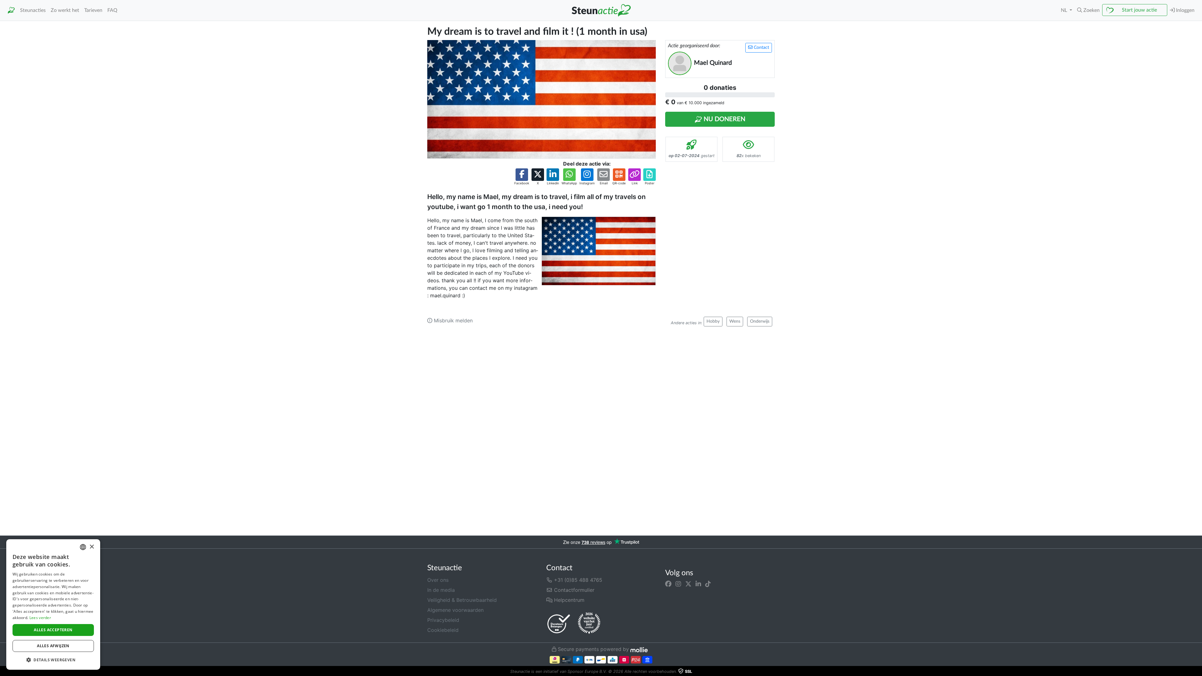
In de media (441, 590)
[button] (1088, 10)
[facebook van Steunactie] (668, 584)
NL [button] (1064, 10)
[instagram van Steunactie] (678, 584)
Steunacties (33, 10)
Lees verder (40, 617)
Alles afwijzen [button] (53, 645)
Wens (734, 321)
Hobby (713, 321)
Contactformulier (573, 590)
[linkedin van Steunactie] (698, 584)
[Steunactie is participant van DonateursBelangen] (558, 623)
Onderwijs (759, 321)
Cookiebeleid (443, 630)
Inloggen (1184, 10)
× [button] (91, 547)
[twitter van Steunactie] (688, 584)
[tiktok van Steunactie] (708, 584)
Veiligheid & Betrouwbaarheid (462, 600)
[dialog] (53, 604)
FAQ (112, 10)
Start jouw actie (1139, 10)
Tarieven (93, 10)
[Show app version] (1197, 671)
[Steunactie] (11, 10)
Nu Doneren (723, 119)
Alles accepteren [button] (53, 629)
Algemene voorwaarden (455, 610)
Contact (761, 47)
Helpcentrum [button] (568, 600)
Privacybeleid (443, 620)
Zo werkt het (65, 10)
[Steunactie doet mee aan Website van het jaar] (589, 623)
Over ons (438, 580)
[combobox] (83, 547)
